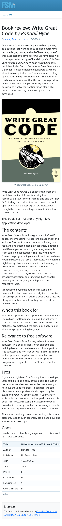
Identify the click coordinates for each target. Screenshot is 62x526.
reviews (25, 39)
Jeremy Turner (12, 39)
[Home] (8, 5)
